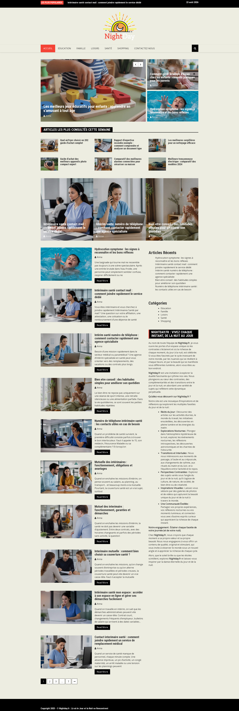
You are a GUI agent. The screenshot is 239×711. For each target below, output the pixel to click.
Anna (93, 115)
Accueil (47, 48)
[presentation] (135, 64)
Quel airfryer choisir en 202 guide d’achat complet (74, 141)
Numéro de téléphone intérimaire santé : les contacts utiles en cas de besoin (118, 422)
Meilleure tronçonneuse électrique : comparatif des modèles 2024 (182, 161)
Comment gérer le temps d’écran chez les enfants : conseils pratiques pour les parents (172, 77)
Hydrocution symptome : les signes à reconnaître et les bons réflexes (172, 110)
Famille (80, 48)
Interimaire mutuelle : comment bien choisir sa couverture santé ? (117, 552)
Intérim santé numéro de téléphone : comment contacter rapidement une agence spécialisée (67, 227)
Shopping (123, 48)
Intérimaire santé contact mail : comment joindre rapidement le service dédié (104, 1)
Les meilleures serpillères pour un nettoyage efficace (181, 141)
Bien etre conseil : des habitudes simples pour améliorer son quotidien (118, 227)
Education (64, 48)
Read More (102, 280)
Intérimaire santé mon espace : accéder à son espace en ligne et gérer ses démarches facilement (119, 596)
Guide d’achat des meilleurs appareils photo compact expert (73, 161)
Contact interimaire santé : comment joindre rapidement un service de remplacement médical (117, 640)
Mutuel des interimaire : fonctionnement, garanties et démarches (112, 510)
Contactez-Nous (144, 48)
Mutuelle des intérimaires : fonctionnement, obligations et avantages (113, 465)
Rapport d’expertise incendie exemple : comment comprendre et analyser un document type (137, 108)
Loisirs (95, 48)
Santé (108, 48)
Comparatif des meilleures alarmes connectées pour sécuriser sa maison (127, 161)
